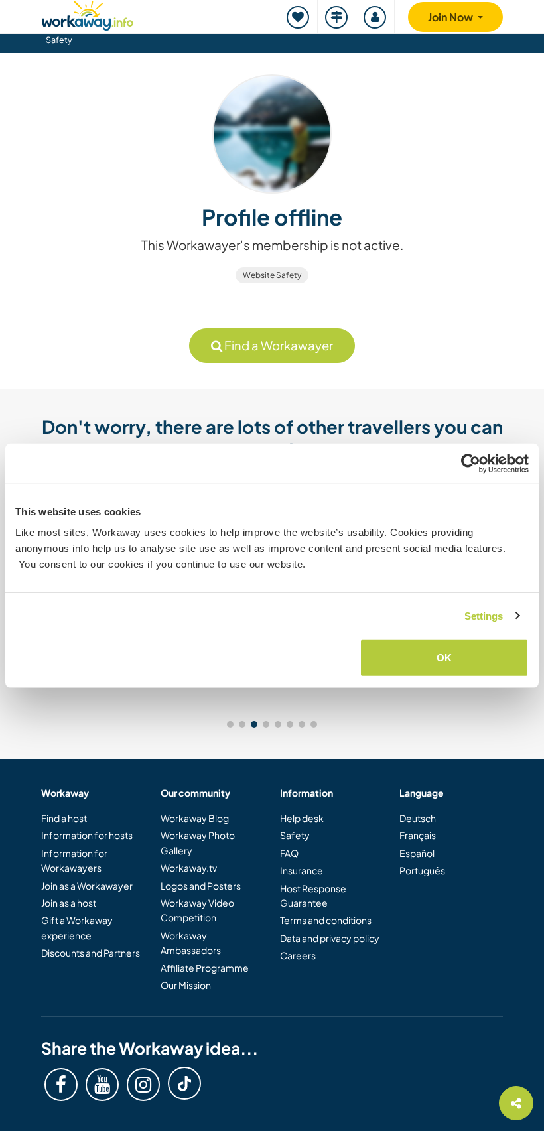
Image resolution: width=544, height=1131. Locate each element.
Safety (59, 39)
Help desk (302, 818)
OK (444, 657)
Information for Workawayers (74, 860)
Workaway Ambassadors (191, 942)
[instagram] (143, 1084)
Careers (298, 955)
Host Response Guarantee (313, 895)
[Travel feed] (337, 17)
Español (417, 853)
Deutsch (417, 818)
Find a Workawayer (277, 345)
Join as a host (68, 903)
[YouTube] (102, 1084)
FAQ (289, 853)
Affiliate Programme (205, 968)
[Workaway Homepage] (87, 13)
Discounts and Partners (90, 953)
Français (417, 835)
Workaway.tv (189, 868)
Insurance (301, 870)
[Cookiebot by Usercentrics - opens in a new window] (471, 463)
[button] (230, 724)
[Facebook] (61, 1084)
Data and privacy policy (329, 938)
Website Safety (272, 275)
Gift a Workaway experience (77, 927)
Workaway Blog (195, 818)
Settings (484, 615)
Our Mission (186, 985)
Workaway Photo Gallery (198, 842)
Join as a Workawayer (87, 886)
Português (422, 870)
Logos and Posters (201, 886)
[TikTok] (184, 1083)
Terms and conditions (326, 920)
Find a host (64, 818)
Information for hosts (87, 835)
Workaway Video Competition (197, 910)
